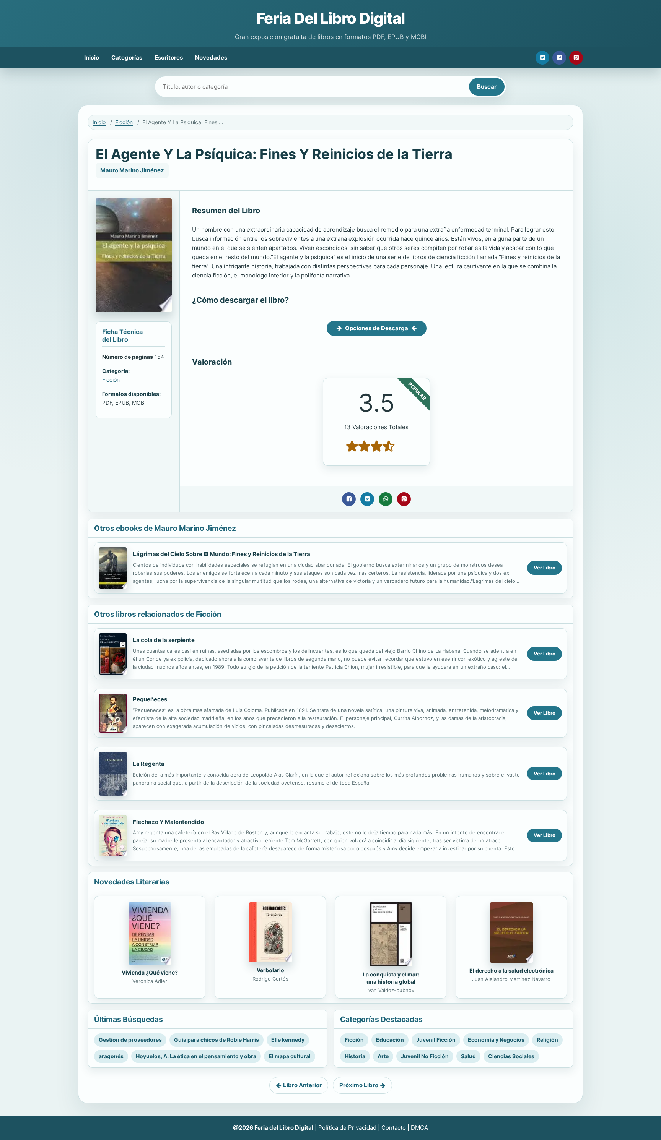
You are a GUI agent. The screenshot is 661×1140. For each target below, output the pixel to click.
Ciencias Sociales (511, 1056)
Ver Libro (544, 567)
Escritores (169, 57)
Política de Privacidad (347, 1127)
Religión (547, 1039)
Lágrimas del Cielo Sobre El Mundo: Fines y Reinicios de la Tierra (221, 554)
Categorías (126, 57)
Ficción (124, 122)
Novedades (211, 57)
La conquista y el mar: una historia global (391, 978)
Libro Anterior (302, 1085)
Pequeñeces (150, 699)
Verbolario (270, 970)
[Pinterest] (576, 58)
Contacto (393, 1127)
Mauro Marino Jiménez (132, 170)
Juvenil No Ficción (425, 1056)
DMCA (419, 1127)
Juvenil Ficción (436, 1039)
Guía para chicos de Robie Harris (216, 1039)
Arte (383, 1056)
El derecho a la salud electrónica (511, 970)
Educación (390, 1039)
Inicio (91, 57)
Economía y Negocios (496, 1039)
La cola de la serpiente (164, 640)
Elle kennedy (287, 1039)
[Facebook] (559, 58)
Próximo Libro (358, 1085)
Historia (355, 1056)
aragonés (111, 1056)
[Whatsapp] (385, 499)
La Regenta (148, 763)
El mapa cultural (290, 1056)
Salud (468, 1056)
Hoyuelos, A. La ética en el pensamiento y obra (196, 1056)
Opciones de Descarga (376, 328)
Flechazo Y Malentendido (168, 821)
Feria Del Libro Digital (330, 18)
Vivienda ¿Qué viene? (150, 972)
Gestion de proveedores (130, 1039)
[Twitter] (542, 58)
